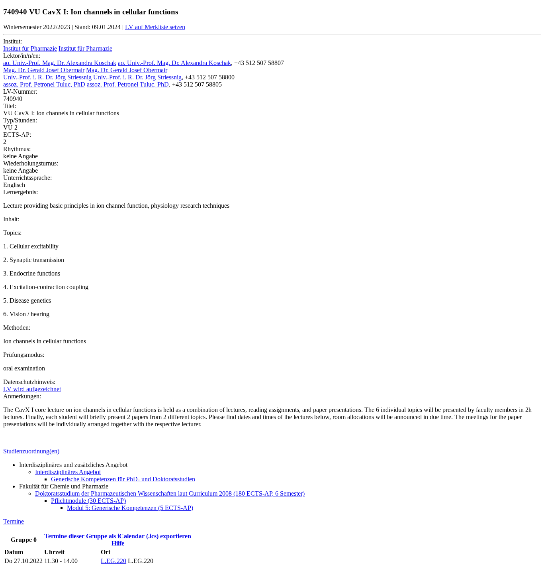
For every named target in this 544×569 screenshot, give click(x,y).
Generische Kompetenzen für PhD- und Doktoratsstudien (123, 479)
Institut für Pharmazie (30, 48)
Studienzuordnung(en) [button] (31, 451)
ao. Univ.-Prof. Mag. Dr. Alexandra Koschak (59, 62)
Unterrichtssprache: (27, 177)
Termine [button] (13, 521)
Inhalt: (11, 219)
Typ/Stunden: (20, 120)
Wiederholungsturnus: (30, 163)
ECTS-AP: (17, 134)
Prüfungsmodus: (23, 354)
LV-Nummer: (20, 91)
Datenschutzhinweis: (29, 381)
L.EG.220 (113, 560)
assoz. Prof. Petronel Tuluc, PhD (44, 84)
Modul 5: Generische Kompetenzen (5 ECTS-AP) (130, 507)
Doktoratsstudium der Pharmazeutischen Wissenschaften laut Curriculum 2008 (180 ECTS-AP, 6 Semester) (170, 493)
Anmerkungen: (22, 396)
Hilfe (118, 543)
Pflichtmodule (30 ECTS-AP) (88, 500)
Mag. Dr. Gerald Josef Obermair (43, 70)
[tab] (272, 451)
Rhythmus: (17, 149)
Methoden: (16, 327)
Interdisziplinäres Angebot (68, 472)
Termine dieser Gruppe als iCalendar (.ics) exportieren (117, 536)
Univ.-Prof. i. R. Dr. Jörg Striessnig (47, 77)
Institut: (12, 41)
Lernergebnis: (20, 192)
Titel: (9, 105)
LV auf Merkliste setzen (155, 27)
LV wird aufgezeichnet (32, 389)
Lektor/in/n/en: (21, 55)
